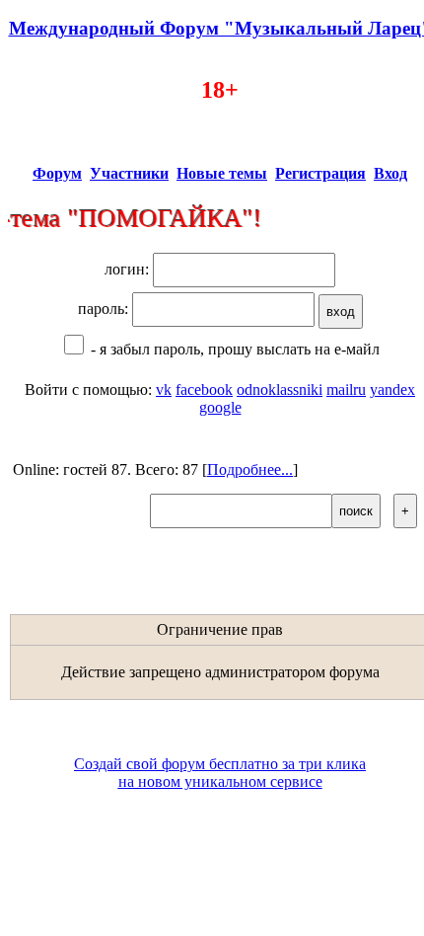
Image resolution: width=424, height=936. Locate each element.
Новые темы (222, 173)
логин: (129, 269)
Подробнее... (250, 469)
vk (164, 389)
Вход (390, 173)
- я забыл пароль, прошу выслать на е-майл (233, 349)
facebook (204, 389)
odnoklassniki (279, 389)
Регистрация (320, 173)
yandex (392, 389)
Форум (57, 173)
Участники (129, 173)
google (220, 407)
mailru (346, 389)
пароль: (105, 308)
